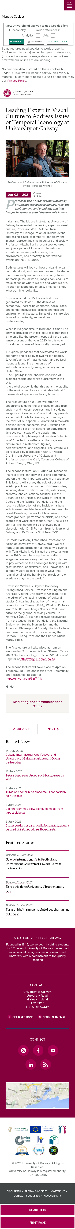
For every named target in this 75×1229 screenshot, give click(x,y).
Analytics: (28, 35)
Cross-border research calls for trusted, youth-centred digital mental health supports (37, 827)
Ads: (46, 35)
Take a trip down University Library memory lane (35, 777)
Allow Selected (59, 42)
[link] (30, 1129)
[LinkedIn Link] (30, 1064)
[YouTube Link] (53, 1050)
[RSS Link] (45, 1064)
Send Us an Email (54, 1017)
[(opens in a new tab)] (31, 1133)
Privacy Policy (16, 80)
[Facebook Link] (38, 1050)
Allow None (37, 42)
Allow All (18, 42)
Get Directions (22, 1017)
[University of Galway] (18, 94)
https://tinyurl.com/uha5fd (37, 659)
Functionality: (18, 30)
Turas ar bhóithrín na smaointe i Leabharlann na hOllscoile (36, 794)
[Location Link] (37, 1106)
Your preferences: (47, 30)
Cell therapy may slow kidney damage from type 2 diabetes (34, 810)
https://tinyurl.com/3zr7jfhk (24, 678)
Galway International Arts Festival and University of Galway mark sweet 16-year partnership (33, 758)
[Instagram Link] (23, 1050)
